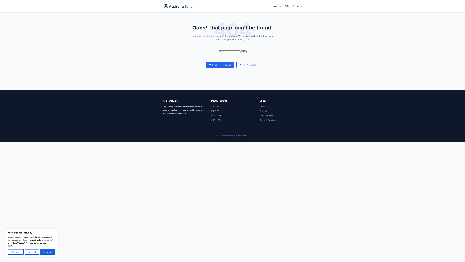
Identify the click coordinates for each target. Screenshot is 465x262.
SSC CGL (215, 106)
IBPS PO (215, 111)
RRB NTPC (216, 120)
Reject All (32, 252)
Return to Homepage (221, 65)
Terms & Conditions (269, 120)
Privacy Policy (266, 115)
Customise (15, 252)
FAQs (287, 6)
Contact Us (297, 6)
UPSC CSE (216, 115)
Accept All (47, 252)
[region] (31, 243)
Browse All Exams (248, 65)
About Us (277, 6)
